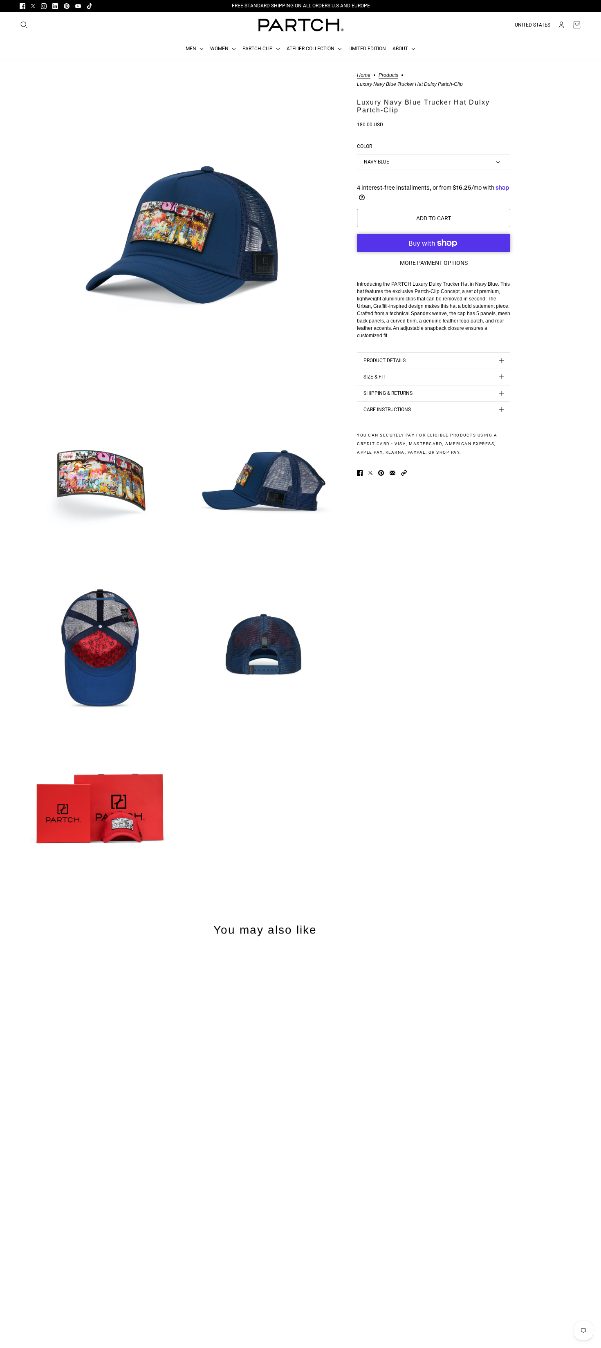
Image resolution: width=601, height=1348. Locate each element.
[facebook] (22, 6)
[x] (33, 6)
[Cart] (576, 24)
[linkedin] (55, 6)
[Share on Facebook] (359, 472)
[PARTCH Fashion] (300, 24)
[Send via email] (392, 472)
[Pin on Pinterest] (381, 472)
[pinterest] (66, 6)
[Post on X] (370, 473)
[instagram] (43, 6)
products (388, 75)
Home (363, 75)
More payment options (434, 263)
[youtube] (78, 6)
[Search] (24, 24)
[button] (403, 472)
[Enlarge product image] (182, 235)
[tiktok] (89, 6)
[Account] (561, 24)
